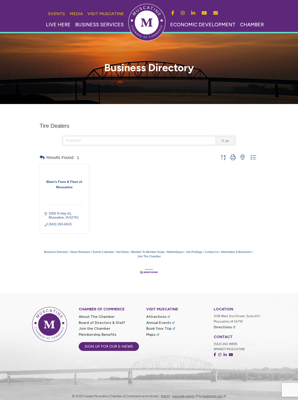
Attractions (156, 316)
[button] (42, 157)
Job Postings (194, 252)
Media (76, 13)
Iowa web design (183, 396)
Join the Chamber (94, 328)
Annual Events (158, 322)
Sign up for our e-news (109, 346)
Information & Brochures (236, 252)
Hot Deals (122, 252)
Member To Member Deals (148, 252)
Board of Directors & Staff (102, 322)
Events (56, 13)
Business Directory (56, 252)
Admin (165, 396)
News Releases (80, 252)
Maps (151, 334)
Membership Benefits (97, 334)
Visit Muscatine (106, 13)
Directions (223, 327)
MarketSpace (175, 252)
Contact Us (212, 252)
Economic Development (202, 24)
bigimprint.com (213, 396)
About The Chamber (97, 316)
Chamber (252, 24)
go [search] (227, 140)
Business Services (99, 24)
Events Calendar (103, 252)
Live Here (58, 24)
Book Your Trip (159, 328)
